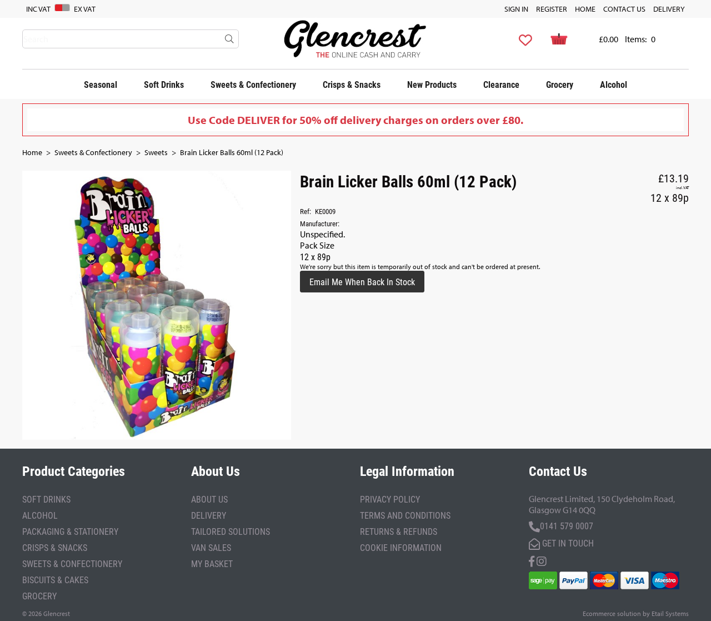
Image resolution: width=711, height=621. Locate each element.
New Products (432, 84)
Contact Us (624, 9)
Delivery (669, 9)
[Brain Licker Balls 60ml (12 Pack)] (156, 305)
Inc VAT (38, 9)
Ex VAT (85, 9)
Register (551, 9)
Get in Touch (567, 543)
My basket (212, 563)
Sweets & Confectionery (253, 84)
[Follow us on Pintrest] (542, 560)
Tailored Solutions (230, 531)
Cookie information (401, 547)
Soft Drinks (164, 84)
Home (585, 9)
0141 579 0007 (566, 525)
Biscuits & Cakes (55, 579)
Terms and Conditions (405, 515)
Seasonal (100, 84)
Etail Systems (670, 613)
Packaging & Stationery (70, 531)
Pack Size (317, 245)
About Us (209, 499)
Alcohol (613, 84)
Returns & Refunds (398, 531)
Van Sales (211, 547)
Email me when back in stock (362, 281)
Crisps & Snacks (351, 84)
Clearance (501, 84)
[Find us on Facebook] (531, 560)
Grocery (559, 84)
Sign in (516, 9)
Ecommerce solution (612, 613)
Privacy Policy (390, 499)
